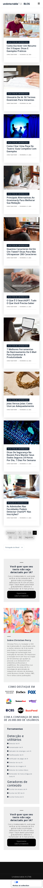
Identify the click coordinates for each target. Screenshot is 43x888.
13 (29, 532)
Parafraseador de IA (16, 755)
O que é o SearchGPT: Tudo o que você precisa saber (21, 301)
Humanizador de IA (16, 747)
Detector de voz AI (15, 762)
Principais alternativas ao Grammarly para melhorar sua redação (21, 200)
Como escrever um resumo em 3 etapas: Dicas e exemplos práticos (21, 48)
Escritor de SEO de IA (16, 793)
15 (10, 537)
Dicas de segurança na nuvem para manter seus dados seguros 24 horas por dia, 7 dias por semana (21, 456)
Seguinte (29, 537)
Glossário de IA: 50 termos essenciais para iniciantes (21, 98)
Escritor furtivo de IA (16, 797)
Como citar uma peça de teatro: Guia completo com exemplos (21, 149)
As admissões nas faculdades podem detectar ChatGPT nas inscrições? (19, 510)
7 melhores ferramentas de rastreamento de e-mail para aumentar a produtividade (21, 353)
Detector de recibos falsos (18, 770)
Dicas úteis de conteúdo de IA (18, 42)
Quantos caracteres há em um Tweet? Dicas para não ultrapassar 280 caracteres (21, 251)
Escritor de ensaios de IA (18, 789)
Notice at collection (21, 886)
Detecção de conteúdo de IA (18, 503)
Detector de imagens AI (17, 766)
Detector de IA (14, 743)
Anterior (11, 532)
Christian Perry (12, 54)
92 (20, 537)
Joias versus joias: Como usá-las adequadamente (20, 404)
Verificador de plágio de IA (18, 759)
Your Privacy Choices (28, 882)
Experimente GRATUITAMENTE (21, 594)
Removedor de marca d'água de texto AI (20, 775)
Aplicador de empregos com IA (20, 751)
